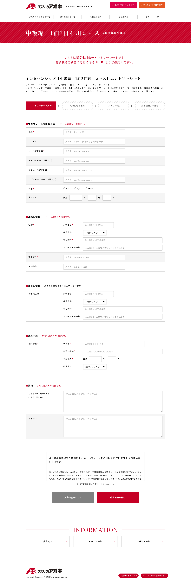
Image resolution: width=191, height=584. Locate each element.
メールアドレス (36, 151)
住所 (31, 224)
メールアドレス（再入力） (42, 160)
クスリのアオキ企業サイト (154, 576)
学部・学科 (69, 351)
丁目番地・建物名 (72, 247)
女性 (80, 188)
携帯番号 (33, 257)
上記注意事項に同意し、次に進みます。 (96, 484)
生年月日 (33, 197)
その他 (92, 188)
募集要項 (47, 541)
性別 (31, 189)
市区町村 (68, 240)
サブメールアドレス (38, 170)
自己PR (33, 418)
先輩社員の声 (95, 16)
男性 (69, 188)
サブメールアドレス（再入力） (43, 179)
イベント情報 (95, 541)
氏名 (31, 132)
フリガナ (33, 141)
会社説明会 (123, 16)
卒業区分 (68, 366)
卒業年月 (68, 359)
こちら (90, 62)
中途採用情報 (143, 541)
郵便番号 (68, 224)
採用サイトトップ (128, 576)
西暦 (74, 197)
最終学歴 (33, 343)
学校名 (67, 343)
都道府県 (68, 232)
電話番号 (33, 266)
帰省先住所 (34, 293)
